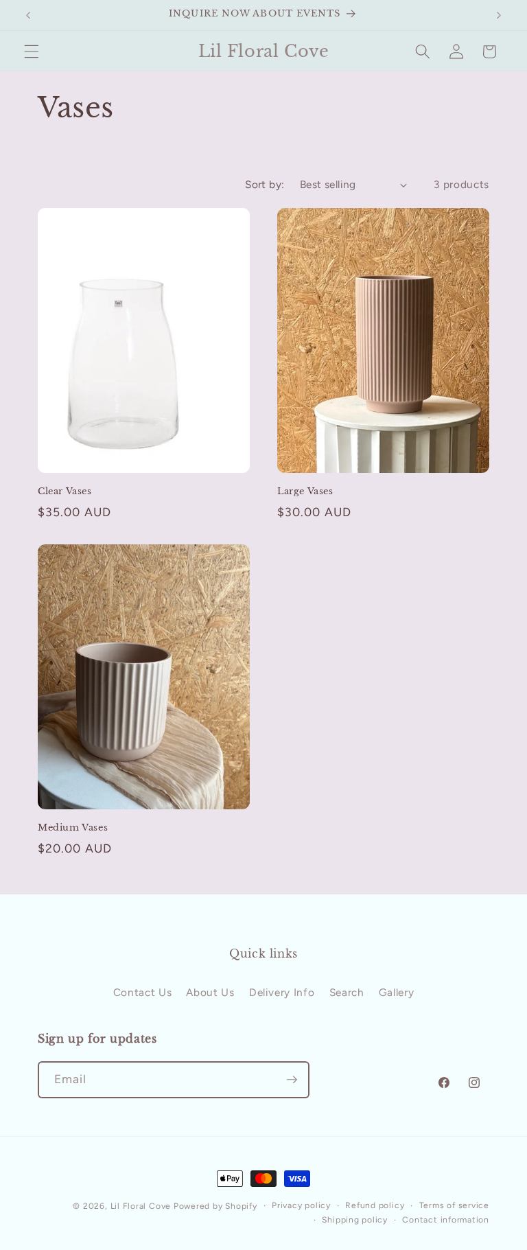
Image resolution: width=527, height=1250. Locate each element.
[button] (31, 51)
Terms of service (454, 1205)
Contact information (445, 1220)
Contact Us (142, 992)
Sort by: (265, 184)
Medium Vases (73, 827)
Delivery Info (282, 992)
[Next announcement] (499, 15)
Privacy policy (301, 1205)
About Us (210, 992)
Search (346, 992)
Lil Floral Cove (141, 1206)
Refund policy (374, 1205)
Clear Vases (65, 491)
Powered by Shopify (215, 1206)
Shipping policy (355, 1220)
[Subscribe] (291, 1079)
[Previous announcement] (28, 15)
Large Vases (305, 491)
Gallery (396, 992)
